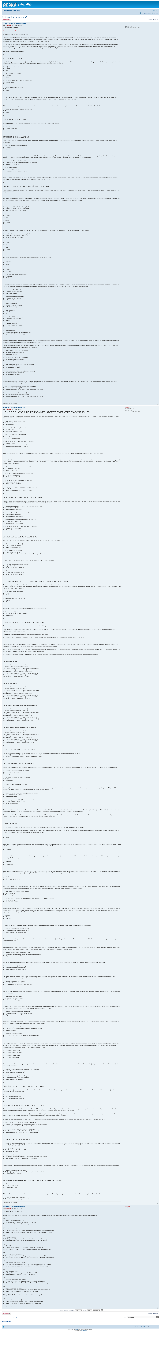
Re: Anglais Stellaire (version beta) (14, 407)
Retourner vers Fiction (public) (10, 1317)
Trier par (85, 1310)
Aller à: (124, 1317)
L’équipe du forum (128, 1326)
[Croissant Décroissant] (98, 1310)
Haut (157, 404)
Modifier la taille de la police (157, 10)
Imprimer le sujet (154, 10)
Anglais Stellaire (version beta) (14, 17)
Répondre (4, 19)
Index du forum (8, 10)
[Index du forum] (10, 5)
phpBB (76, 1329)
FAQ (142, 13)
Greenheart (8, 25)
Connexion (155, 13)
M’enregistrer (148, 13)
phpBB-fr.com (84, 1330)
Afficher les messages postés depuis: (66, 1310)
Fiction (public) (16, 10)
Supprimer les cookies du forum (140, 1326)
